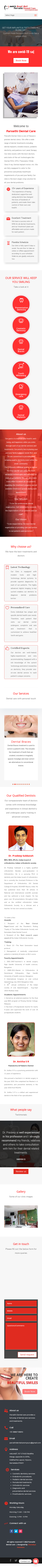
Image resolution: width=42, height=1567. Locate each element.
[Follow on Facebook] (11, 1531)
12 (31, 1225)
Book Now (21, 60)
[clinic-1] (21, 1227)
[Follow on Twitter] (16, 1531)
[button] (13, 784)
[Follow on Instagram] (20, 1531)
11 (29, 1225)
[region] (21, 32)
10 (27, 1225)
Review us (21, 1171)
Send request (27, 1354)
